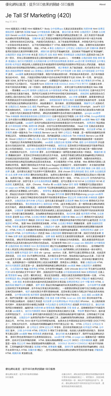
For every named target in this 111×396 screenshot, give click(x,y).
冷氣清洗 (9, 252)
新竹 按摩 (33, 129)
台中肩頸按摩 (90, 142)
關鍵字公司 (89, 103)
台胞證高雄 (20, 200)
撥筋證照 (9, 32)
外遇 (56, 83)
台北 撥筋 (32, 106)
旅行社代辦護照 (25, 61)
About (102, 4)
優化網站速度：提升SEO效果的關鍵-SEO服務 (39, 4)
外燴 (75, 96)
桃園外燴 (16, 353)
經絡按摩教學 (16, 70)
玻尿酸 (27, 32)
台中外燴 (27, 314)
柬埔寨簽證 (85, 304)
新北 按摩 (89, 171)
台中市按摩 (65, 70)
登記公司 (72, 197)
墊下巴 (85, 83)
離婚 (88, 168)
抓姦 (19, 54)
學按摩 (81, 311)
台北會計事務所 (39, 217)
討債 (20, 330)
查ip (19, 278)
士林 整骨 (79, 116)
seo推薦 (22, 35)
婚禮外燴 (33, 126)
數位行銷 (66, 32)
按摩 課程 (80, 168)
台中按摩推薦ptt (29, 233)
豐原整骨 (12, 275)
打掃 (7, 272)
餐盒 (52, 48)
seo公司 (25, 90)
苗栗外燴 (49, 70)
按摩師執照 (91, 272)
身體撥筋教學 (55, 100)
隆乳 (73, 168)
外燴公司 (42, 35)
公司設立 (67, 132)
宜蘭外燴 (36, 38)
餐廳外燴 (98, 152)
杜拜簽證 (17, 64)
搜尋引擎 (69, 346)
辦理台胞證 (68, 100)
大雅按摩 (54, 220)
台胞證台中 (60, 48)
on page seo (11, 187)
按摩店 (101, 28)
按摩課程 (91, 122)
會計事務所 (63, 67)
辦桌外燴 (52, 139)
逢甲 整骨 (40, 285)
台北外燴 (76, 80)
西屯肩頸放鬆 (77, 171)
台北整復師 (90, 181)
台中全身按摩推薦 (42, 181)
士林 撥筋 (76, 70)
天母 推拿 (49, 298)
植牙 (98, 119)
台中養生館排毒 (22, 294)
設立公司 (85, 178)
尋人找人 (37, 139)
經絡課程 (84, 93)
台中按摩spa (56, 28)
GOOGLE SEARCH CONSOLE (73, 343)
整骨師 (33, 90)
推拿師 (70, 61)
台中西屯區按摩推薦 (57, 61)
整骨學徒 (47, 191)
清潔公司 (42, 54)
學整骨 (15, 226)
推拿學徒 (33, 268)
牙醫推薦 (98, 350)
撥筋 (81, 142)
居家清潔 (40, 220)
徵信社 (56, 278)
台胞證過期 (80, 54)
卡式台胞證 (50, 304)
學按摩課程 (84, 90)
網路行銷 (45, 51)
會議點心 (12, 61)
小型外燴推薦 (85, 340)
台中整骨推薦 (55, 90)
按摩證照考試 (87, 229)
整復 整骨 (97, 58)
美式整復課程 (42, 246)
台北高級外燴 (39, 61)
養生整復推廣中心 (34, 204)
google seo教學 (93, 113)
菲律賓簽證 (68, 54)
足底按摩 (69, 200)
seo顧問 (30, 122)
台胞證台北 (80, 48)
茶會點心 (39, 70)
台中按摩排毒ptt (60, 301)
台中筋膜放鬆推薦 (72, 272)
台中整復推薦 (43, 32)
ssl (17, 129)
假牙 (103, 106)
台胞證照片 (85, 32)
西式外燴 (84, 200)
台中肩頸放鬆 (88, 70)
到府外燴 (88, 28)
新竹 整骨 (73, 184)
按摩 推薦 (18, 236)
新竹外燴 (26, 54)
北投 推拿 (52, 54)
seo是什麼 (79, 61)
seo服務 (19, 74)
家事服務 (52, 346)
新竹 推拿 (33, 252)
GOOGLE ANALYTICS (70, 83)
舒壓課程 (43, 330)
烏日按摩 (91, 129)
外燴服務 (15, 116)
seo (33, 70)
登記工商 (66, 106)
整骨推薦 (50, 307)
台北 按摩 (13, 174)
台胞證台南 (42, 90)
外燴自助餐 (82, 197)
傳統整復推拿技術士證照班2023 (35, 116)
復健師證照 (97, 223)
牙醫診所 (85, 278)
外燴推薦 (75, 106)
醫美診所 (73, 90)
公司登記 (70, 48)
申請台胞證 (74, 301)
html (33, 246)
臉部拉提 (62, 145)
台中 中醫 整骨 (87, 281)
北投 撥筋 (81, 298)
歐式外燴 (71, 213)
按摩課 (26, 174)
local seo (30, 148)
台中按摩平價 (93, 285)
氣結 (22, 217)
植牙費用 (85, 213)
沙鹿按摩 (19, 210)
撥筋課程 (89, 242)
